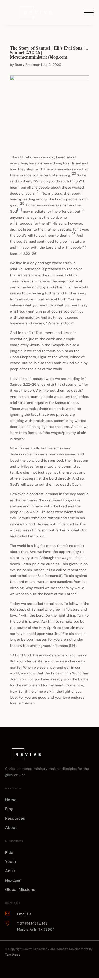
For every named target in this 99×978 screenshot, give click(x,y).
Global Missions (20, 889)
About (11, 827)
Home (10, 799)
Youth (10, 861)
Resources (15, 818)
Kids (9, 852)
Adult (10, 870)
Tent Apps (12, 955)
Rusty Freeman (27, 64)
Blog (9, 808)
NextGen (13, 880)
